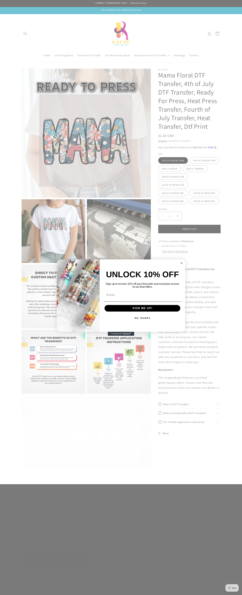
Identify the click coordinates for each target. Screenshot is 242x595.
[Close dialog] (182, 263)
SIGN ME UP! (142, 308)
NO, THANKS (142, 318)
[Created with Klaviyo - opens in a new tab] (121, 334)
